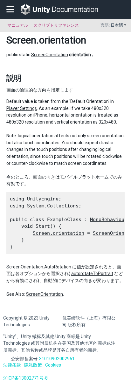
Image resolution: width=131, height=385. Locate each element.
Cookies (53, 365)
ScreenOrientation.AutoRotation (38, 266)
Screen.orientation (58, 233)
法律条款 (12, 365)
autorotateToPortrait (92, 273)
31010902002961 (57, 358)
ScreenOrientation (49, 54)
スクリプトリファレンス (56, 25)
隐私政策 (33, 365)
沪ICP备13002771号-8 (25, 378)
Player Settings (21, 108)
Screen (21, 40)
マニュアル (17, 25)
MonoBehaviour (108, 219)
